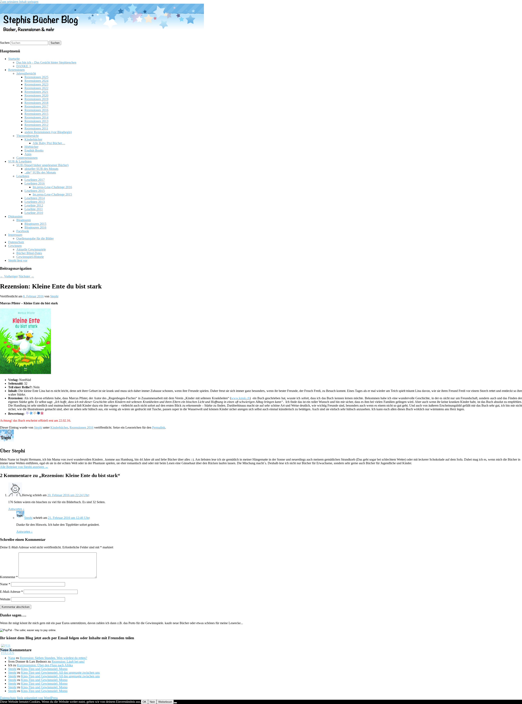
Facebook (22, 231)
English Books (33, 150)
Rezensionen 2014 (36, 117)
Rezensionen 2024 (36, 80)
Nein (152, 701)
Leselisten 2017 (34, 180)
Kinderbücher (33, 139)
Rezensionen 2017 (36, 106)
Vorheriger (9, 276)
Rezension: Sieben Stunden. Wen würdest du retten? (53, 658)
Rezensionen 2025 (36, 77)
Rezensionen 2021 (36, 92)
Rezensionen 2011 (36, 128)
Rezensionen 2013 (36, 121)
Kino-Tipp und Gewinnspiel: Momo (44, 669)
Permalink (158, 427)
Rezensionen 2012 (36, 124)
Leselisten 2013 (34, 202)
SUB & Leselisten (20, 161)
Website (5, 599)
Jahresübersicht (26, 73)
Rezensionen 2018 (36, 102)
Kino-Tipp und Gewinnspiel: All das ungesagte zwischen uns (60, 672)
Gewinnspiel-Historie (30, 256)
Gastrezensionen (27, 158)
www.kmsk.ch (240, 398)
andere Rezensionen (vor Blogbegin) (48, 132)
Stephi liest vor (17, 260)
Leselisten (22, 176)
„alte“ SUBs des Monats (40, 172)
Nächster (26, 276)
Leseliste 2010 (33, 212)
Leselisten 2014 (34, 198)
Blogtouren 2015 (35, 224)
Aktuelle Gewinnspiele (31, 249)
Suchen (5, 42)
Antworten (16, 509)
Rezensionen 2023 (36, 84)
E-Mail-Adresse (11, 591)
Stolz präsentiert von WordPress (37, 698)
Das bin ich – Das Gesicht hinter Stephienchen (46, 62)
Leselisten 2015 (34, 190)
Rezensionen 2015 (36, 114)
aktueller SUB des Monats (41, 168)
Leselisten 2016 (34, 183)
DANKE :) (23, 66)
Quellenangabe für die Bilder (35, 238)
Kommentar (9, 577)
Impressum (15, 234)
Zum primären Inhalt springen (19, 1)
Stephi (54, 296)
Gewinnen (15, 246)
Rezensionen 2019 (36, 99)
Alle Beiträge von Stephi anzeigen (24, 467)
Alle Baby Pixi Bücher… (49, 143)
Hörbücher (31, 146)
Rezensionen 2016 (36, 110)
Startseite (14, 58)
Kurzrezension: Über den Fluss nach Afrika (45, 665)
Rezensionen (16, 70)
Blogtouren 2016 (35, 227)
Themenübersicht (27, 136)
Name (5, 584)
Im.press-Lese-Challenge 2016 (52, 187)
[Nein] (175, 702)
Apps (27, 154)
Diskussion (15, 216)
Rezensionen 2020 (36, 95)
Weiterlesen (165, 701)
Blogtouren (23, 220)
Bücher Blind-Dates (29, 253)
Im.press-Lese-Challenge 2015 (52, 194)
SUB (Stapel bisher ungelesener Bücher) (42, 165)
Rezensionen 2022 (36, 88)
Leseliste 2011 (33, 209)
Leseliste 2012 (33, 205)
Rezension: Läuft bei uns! (68, 661)
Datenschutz (16, 242)
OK (144, 701)
